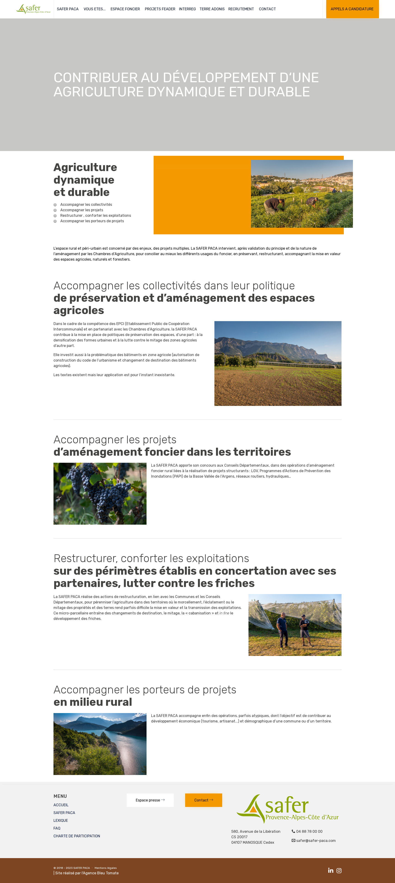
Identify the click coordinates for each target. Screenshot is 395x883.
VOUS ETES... (95, 9)
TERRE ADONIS (212, 9)
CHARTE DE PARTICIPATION (76, 836)
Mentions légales (105, 868)
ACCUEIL (61, 805)
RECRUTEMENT (241, 9)
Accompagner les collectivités (86, 204)
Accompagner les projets (81, 210)
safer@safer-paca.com (316, 840)
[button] (352, 9)
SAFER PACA (68, 9)
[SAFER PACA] (33, 9)
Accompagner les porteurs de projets (92, 221)
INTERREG (187, 9)
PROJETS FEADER (160, 9)
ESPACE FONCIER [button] (125, 9)
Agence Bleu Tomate (101, 873)
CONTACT (267, 9)
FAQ (56, 828)
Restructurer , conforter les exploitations (95, 215)
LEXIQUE (60, 820)
